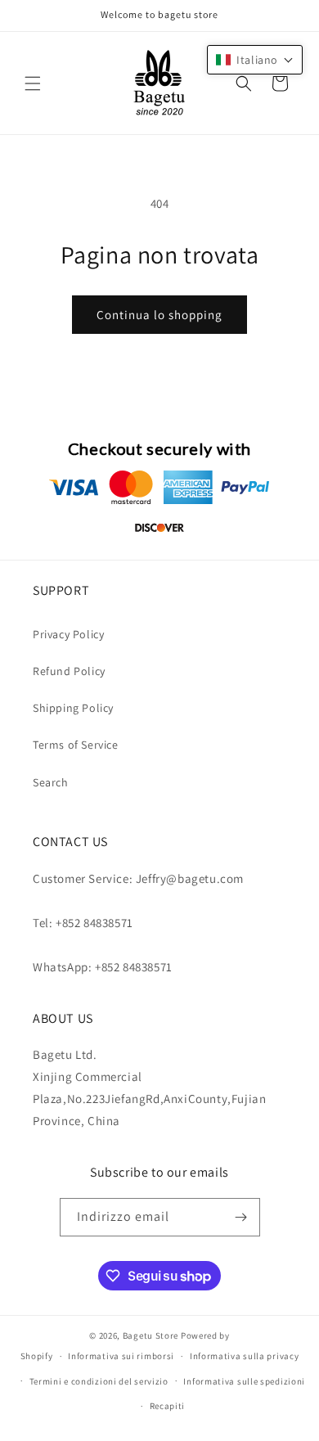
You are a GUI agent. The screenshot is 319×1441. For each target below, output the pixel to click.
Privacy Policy (68, 634)
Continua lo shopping (159, 314)
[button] (33, 83)
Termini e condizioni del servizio (98, 1381)
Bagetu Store (150, 1335)
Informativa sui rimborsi (121, 1356)
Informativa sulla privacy (244, 1356)
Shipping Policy (73, 707)
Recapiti (168, 1406)
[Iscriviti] (241, 1217)
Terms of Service (76, 744)
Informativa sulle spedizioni (244, 1381)
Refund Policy (69, 671)
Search (51, 782)
